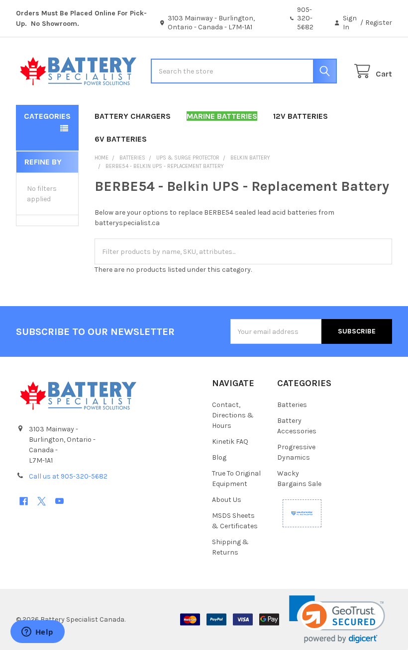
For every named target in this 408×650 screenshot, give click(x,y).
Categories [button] (47, 116)
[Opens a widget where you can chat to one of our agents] (37, 632)
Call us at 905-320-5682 (68, 476)
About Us (226, 499)
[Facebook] (23, 501)
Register (378, 22)
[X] (41, 501)
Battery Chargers (133, 116)
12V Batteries (300, 116)
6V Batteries (121, 139)
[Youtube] (59, 501)
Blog (219, 457)
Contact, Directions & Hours (233, 415)
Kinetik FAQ (230, 441)
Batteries (292, 405)
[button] (337, 619)
